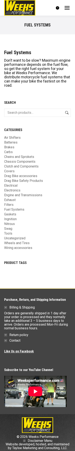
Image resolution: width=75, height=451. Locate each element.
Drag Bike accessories (20, 176)
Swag (8, 229)
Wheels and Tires (17, 243)
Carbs (8, 152)
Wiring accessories (18, 248)
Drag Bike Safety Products (23, 181)
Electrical (11, 185)
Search (66, 113)
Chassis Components (19, 162)
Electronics (12, 190)
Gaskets (10, 214)
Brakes (9, 147)
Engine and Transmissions (23, 195)
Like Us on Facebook (19, 351)
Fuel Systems (14, 209)
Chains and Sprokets (19, 157)
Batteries (11, 142)
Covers (9, 171)
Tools (8, 233)
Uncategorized (14, 238)
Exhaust (10, 200)
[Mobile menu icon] (67, 7)
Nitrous (9, 224)
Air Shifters (12, 138)
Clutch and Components (21, 166)
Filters (9, 205)
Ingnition (10, 219)
